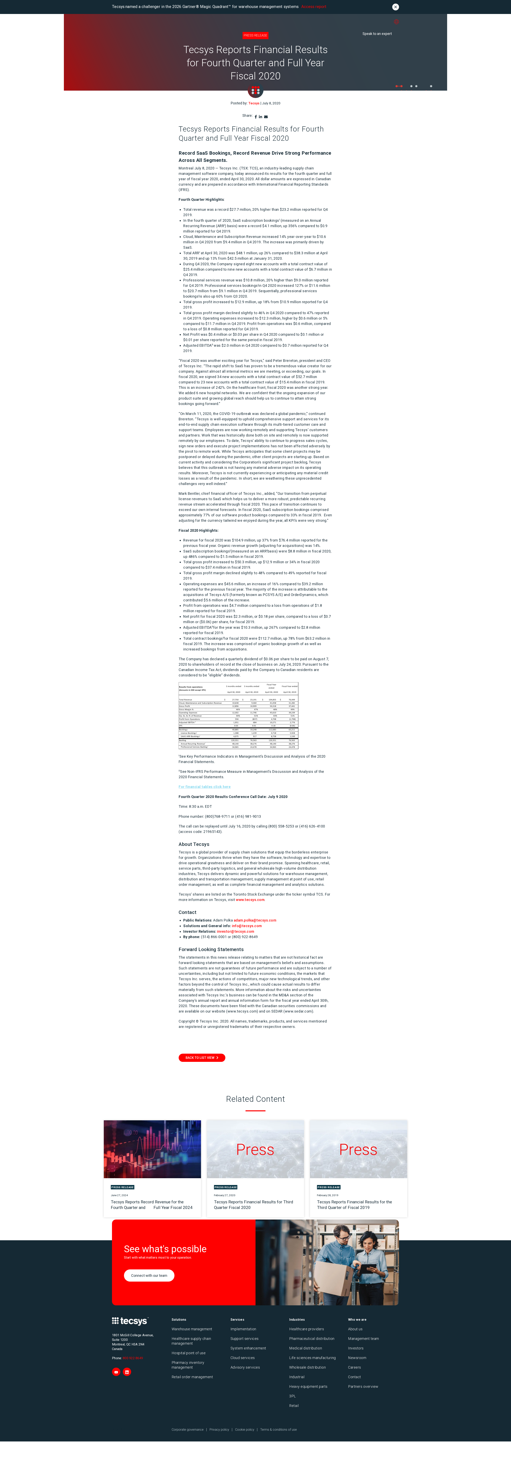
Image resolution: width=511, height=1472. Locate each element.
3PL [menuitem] (292, 1396)
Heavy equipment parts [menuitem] (308, 1386)
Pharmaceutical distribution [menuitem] (312, 1338)
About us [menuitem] (355, 1329)
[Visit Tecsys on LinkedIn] (127, 1372)
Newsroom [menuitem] (357, 1358)
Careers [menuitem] (354, 1367)
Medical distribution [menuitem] (305, 1348)
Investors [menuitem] (356, 1348)
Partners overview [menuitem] (363, 1386)
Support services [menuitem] (245, 1338)
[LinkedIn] (260, 117)
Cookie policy (244, 1429)
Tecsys (253, 103)
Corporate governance (188, 1429)
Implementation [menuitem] (243, 1329)
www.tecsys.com (250, 900)
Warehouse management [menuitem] (192, 1329)
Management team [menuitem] (363, 1338)
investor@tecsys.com (235, 931)
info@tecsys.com (247, 926)
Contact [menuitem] (354, 1377)
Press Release (255, 35)
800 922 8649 (133, 1358)
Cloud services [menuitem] (243, 1358)
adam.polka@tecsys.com (255, 920)
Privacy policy (219, 1429)
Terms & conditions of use (278, 1429)
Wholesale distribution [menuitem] (307, 1367)
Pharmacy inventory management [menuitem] (188, 1364)
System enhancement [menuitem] (248, 1348)
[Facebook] (256, 117)
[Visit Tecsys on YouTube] (116, 1372)
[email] (266, 117)
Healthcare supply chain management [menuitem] (191, 1340)
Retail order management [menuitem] (192, 1377)
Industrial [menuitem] (296, 1377)
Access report (313, 6)
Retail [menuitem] (294, 1406)
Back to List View (200, 1058)
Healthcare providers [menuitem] (306, 1329)
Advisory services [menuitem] (245, 1367)
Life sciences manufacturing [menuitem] (312, 1358)
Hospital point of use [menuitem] (189, 1353)
